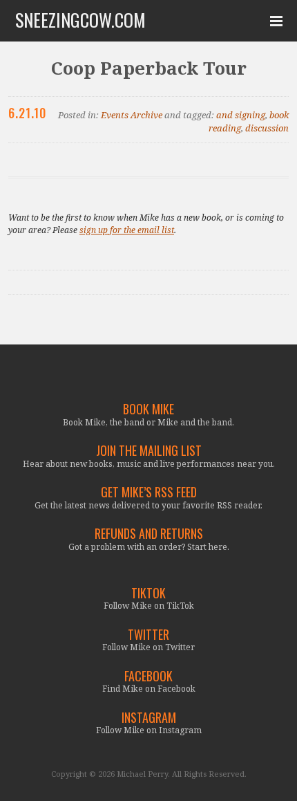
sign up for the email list (126, 230)
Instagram (149, 718)
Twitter (148, 635)
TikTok (148, 593)
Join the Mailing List (149, 451)
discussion (267, 128)
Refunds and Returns (149, 534)
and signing (240, 115)
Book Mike (148, 409)
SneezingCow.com (80, 20)
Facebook (148, 676)
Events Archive (131, 115)
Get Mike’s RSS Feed (149, 492)
